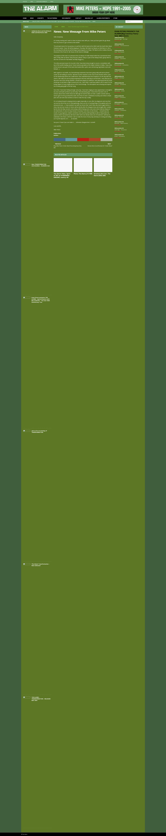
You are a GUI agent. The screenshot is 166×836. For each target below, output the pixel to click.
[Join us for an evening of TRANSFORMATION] (26, 495)
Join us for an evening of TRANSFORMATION (39, 431)
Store (115, 18)
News (32, 18)
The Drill (121, 116)
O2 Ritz (122, 90)
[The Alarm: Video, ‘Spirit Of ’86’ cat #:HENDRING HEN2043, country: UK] (63, 165)
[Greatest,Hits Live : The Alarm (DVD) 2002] (103, 165)
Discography (66, 18)
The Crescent (121, 52)
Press (51, 1)
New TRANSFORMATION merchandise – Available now (41, 165)
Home (25, 18)
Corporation (123, 58)
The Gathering (52, 18)
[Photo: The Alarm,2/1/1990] (83, 165)
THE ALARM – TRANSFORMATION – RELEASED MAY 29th (41, 698)
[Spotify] (143, 1)
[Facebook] (136, 1)
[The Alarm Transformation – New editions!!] (26, 628)
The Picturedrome (124, 45)
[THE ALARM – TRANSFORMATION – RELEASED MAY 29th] (26, 761)
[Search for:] (134, 21)
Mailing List (89, 18)
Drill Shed (121, 78)
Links (31, 1)
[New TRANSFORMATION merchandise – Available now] (26, 228)
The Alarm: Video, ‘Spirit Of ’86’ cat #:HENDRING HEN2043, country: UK (62, 175)
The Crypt (125, 39)
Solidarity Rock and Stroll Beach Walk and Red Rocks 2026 (41, 31)
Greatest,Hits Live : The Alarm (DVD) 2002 (102, 174)
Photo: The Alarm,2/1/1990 (83, 174)
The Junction (124, 129)
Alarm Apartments (103, 18)
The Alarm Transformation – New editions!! (40, 564)
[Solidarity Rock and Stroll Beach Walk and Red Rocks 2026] (26, 95)
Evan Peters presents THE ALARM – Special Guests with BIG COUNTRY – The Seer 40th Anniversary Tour (41, 300)
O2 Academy (125, 65)
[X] (140, 1)
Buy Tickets (118, 40)
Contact (78, 18)
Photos (25, 1)
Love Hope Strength (41, 1)
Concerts (40, 18)
